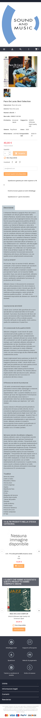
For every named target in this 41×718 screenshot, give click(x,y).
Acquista (20, 153)
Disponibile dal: (24, 135)
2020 (27, 129)
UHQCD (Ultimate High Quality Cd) (19, 616)
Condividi (12, 162)
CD (19, 556)
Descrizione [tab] (8, 208)
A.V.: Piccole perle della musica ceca (19, 553)
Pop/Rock (13, 129)
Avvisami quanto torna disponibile (15, 174)
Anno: (22, 129)
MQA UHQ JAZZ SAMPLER (19, 614)
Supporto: (24, 120)
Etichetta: (7, 120)
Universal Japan (19, 618)
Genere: (6, 129)
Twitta (16, 162)
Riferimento (8, 133)
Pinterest (20, 162)
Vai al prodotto (19, 629)
